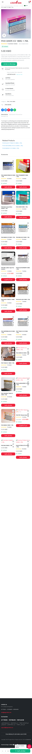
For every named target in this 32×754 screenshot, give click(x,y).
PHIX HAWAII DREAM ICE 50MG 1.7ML (8, 176)
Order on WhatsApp (10, 64)
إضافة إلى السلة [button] (8, 187)
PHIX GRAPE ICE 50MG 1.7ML (22, 353)
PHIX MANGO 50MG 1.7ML (7, 425)
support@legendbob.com (7, 728)
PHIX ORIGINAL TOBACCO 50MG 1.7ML (7, 394)
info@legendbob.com (6, 712)
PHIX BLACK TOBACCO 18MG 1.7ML (12, 143)
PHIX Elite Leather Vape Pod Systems (7, 268)
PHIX (8, 101)
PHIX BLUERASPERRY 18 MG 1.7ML (22, 384)
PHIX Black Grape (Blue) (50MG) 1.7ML (6, 207)
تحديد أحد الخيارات (8, 279)
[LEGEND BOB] (16, 2)
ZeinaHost (28, 739)
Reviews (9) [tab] (4, 116)
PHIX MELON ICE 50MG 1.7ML (22, 237)
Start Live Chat (19, 74)
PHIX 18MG (22, 6)
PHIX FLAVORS (8, 104)
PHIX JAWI (16, 6)
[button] (4, 35)
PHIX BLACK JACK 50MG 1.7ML (23, 299)
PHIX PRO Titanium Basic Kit (22, 415)
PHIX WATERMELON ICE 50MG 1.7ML (12, 145)
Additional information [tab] (15, 114)
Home (2, 6)
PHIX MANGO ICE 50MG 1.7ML (10, 148)
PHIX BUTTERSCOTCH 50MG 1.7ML (22, 446)
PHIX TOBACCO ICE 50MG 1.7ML (22, 332)
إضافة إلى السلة (21, 751)
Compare (13, 164)
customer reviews (12, 43)
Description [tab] (4, 114)
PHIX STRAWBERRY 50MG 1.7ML (22, 176)
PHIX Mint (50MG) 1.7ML (6, 445)
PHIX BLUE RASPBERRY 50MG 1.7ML (23, 268)
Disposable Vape (8, 6)
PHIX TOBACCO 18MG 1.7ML (7, 363)
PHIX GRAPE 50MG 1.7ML (22, 207)
